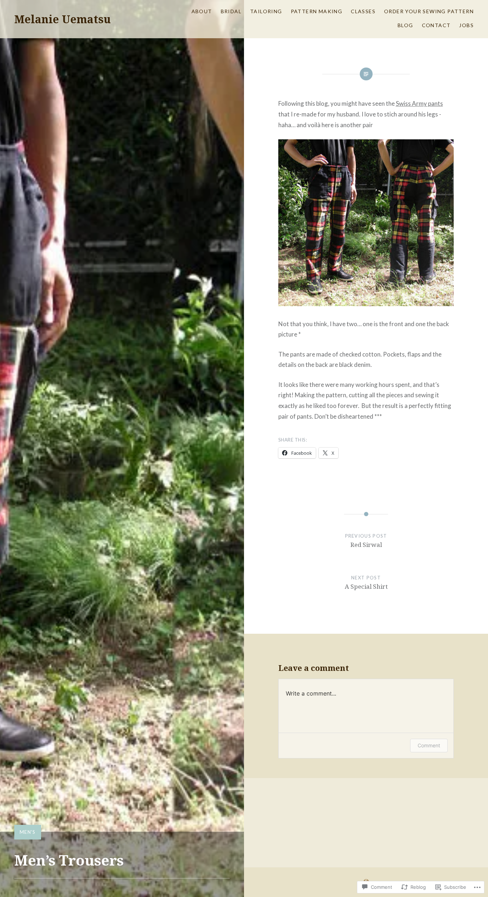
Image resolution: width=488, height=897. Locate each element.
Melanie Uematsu (62, 19)
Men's (28, 832)
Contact (436, 25)
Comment (429, 745)
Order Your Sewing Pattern (429, 11)
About (201, 11)
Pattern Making (317, 11)
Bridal (231, 11)
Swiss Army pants (419, 103)
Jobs (466, 25)
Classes (363, 11)
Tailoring (266, 11)
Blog (405, 25)
